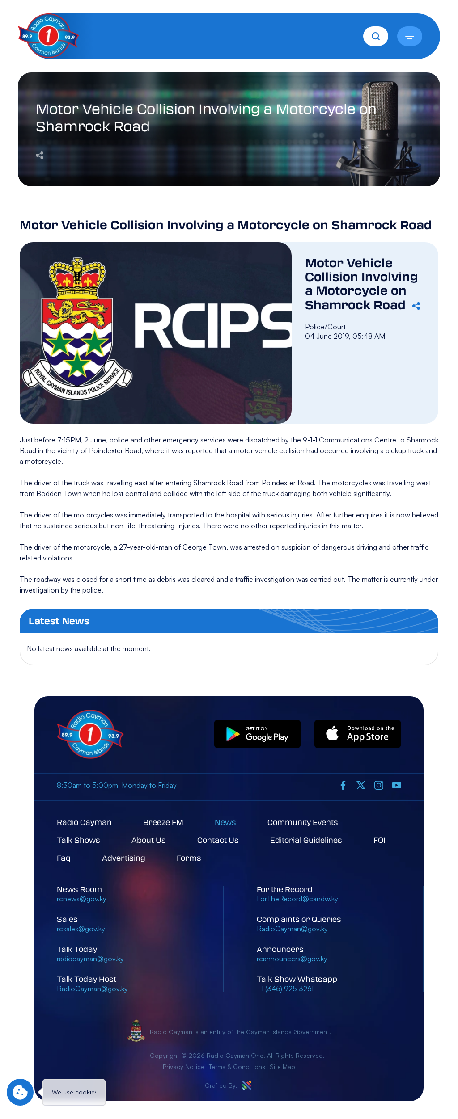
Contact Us (218, 840)
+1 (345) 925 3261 (285, 988)
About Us (148, 840)
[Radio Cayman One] (48, 55)
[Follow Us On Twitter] (360, 785)
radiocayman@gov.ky (90, 958)
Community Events (302, 822)
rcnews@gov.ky (81, 898)
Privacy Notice (183, 1066)
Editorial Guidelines (306, 840)
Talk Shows (78, 840)
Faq (64, 858)
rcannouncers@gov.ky (292, 958)
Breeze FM (163, 822)
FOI (379, 840)
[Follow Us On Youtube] (396, 785)
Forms (189, 858)
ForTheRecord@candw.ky (297, 898)
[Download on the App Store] (357, 734)
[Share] (39, 154)
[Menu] (409, 36)
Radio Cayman (84, 822)
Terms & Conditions (237, 1066)
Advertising (123, 858)
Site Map (282, 1066)
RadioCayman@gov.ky (92, 988)
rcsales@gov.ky (81, 928)
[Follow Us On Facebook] (343, 785)
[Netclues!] (247, 1085)
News (225, 822)
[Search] (375, 36)
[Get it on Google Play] (257, 734)
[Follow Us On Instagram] (378, 785)
